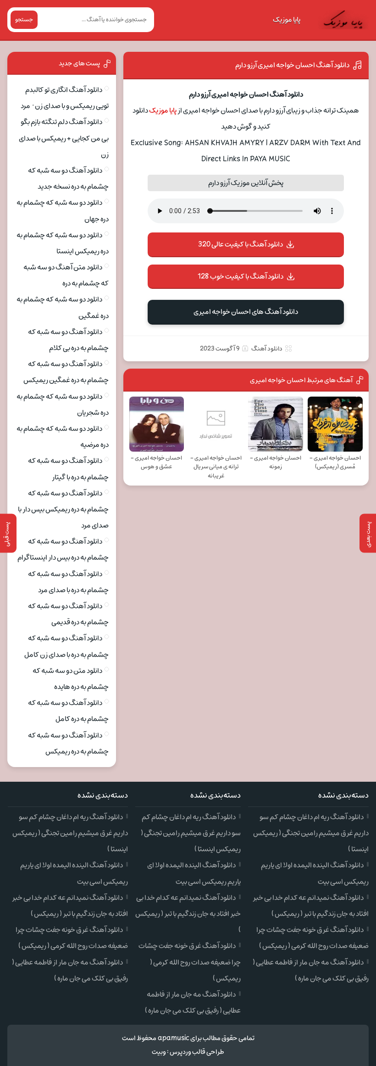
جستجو (24, 20)
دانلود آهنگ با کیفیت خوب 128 (240, 276)
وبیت (159, 1052)
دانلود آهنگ (266, 348)
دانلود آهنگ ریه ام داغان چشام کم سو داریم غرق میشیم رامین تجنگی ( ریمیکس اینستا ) (311, 833)
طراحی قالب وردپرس (197, 1052)
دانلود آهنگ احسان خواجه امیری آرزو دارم (292, 65)
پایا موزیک (286, 20)
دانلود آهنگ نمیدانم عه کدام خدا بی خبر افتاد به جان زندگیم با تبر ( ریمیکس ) (188, 914)
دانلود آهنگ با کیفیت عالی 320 (240, 244)
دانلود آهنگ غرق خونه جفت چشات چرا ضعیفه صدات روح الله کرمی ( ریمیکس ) (189, 962)
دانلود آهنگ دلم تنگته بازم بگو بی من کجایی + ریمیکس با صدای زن (64, 138)
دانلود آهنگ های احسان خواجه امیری (246, 312)
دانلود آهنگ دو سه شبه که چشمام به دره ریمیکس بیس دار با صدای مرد (63, 509)
